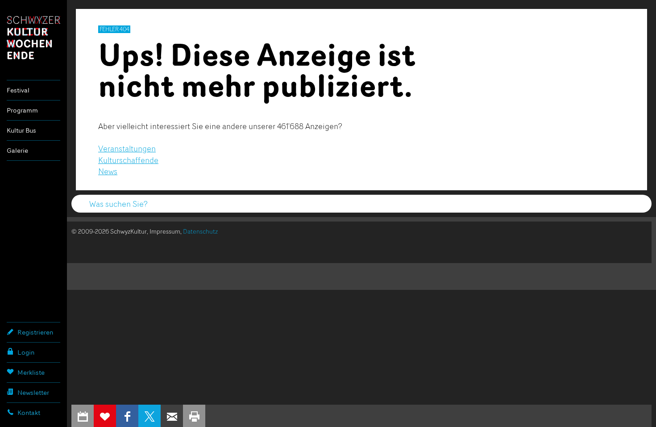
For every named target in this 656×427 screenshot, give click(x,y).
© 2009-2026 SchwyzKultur (109, 231)
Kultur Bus (21, 130)
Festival (18, 90)
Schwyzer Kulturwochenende (33, 37)
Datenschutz (200, 231)
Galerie (17, 150)
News (107, 171)
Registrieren (35, 332)
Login (25, 352)
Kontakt (28, 412)
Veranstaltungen (127, 148)
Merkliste (31, 372)
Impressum (164, 231)
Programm (22, 110)
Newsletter (33, 392)
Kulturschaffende (128, 160)
